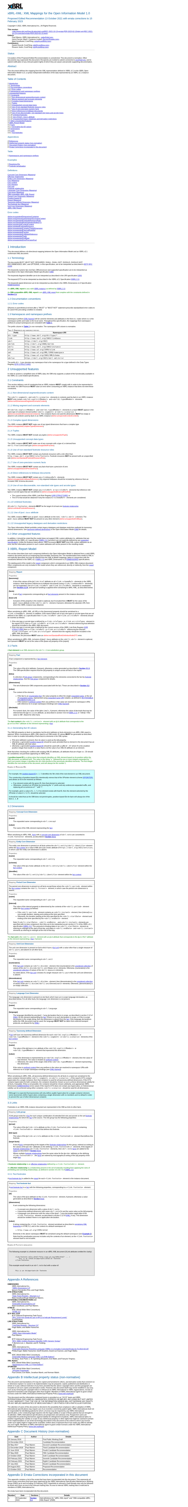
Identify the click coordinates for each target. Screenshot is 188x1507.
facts (34, 835)
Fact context (12, 183)
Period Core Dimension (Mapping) (21, 196)
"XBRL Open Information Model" (24, 1333)
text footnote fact (15, 1178)
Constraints (14, 95)
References (13, 141)
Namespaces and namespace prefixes (25, 91)
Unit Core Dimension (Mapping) (20, 206)
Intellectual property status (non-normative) (25, 143)
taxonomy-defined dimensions (38, 529)
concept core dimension (50, 835)
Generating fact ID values (21, 127)
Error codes (16, 89)
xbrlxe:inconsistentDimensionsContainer (23, 217)
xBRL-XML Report (15, 208)
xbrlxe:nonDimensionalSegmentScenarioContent (26, 219)
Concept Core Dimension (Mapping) (21, 175)
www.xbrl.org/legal (66, 1394)
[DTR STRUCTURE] (22, 364)
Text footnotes (17, 133)
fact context (21, 848)
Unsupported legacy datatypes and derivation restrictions (35, 119)
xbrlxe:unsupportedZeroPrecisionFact (22, 240)
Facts (12, 125)
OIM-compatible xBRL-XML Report (21, 194)
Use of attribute (24, 117)
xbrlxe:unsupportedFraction (18, 232)
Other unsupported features (20, 121)
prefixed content (35, 702)
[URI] (80, 276)
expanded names (26, 698)
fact (20, 594)
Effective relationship (16, 177)
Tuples (14, 103)
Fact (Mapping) (13, 181)
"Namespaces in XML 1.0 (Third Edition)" (28, 1365)
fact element (42, 659)
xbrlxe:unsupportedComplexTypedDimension (25, 228)
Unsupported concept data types (24, 105)
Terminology (15, 85)
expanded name (77, 696)
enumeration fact (35, 696)
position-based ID (37, 742)
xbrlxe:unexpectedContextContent (21, 224)
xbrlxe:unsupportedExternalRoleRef (21, 230)
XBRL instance (40, 289)
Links (12, 131)
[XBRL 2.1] (75, 279)
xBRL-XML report (49, 292)
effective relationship (39, 1164)
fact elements (53, 594)
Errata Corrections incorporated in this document (28, 147)
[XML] (15, 1017)
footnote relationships (58, 1145)
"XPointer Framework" (20, 1370)
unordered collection (83, 966)
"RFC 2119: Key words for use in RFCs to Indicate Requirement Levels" (39, 1317)
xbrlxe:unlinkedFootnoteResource (21, 226)
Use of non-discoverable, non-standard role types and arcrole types (37, 113)
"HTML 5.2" (16, 1312)
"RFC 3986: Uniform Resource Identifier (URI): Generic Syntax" (36, 1341)
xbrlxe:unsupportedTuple (17, 236)
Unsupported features (17, 93)
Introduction (13, 83)
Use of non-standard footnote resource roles (29, 107)
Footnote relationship (16, 188)
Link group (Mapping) (16, 192)
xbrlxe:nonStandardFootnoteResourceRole (24, 220)
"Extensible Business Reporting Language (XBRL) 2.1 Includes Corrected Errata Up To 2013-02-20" (50, 1349)
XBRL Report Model (16, 123)
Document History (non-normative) (22, 145)
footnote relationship (70, 506)
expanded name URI (56, 698)
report (38, 563)
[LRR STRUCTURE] (60, 495)
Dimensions (15, 129)
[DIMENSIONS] (14, 285)
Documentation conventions (21, 87)
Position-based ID (14, 198)
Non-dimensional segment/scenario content (28, 97)
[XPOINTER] (88, 777)
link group (28, 677)
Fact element (13, 184)
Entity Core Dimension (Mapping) (20, 179)
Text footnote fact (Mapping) (18, 204)
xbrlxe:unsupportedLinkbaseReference (23, 234)
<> (47, 37)
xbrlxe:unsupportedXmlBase (18, 238)
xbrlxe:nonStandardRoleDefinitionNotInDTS (25, 222)
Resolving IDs (14, 164)
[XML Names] (29, 319)
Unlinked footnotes (20, 115)
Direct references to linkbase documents (27, 111)
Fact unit (11, 186)
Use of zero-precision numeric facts (25, 109)
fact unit (56, 948)
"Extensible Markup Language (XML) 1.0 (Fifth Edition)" (33, 1357)
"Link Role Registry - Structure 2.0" (25, 1325)
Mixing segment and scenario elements (27, 99)
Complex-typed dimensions (22, 101)
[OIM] (51, 272)
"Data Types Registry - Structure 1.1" (26, 1296)
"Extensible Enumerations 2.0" (23, 1304)
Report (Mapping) (14, 200)
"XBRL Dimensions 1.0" (21, 1288)
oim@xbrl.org (80, 60)
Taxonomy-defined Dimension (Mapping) (23, 202)
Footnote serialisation (17, 166)
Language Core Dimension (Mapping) (22, 190)
